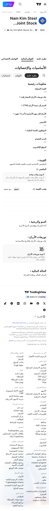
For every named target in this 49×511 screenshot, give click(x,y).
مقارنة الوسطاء (17, 379)
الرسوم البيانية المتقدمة (14, 485)
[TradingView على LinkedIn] (18, 303)
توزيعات (37, 237)
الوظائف (20, 419)
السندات (43, 370)
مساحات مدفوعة (39, 500)
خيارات (43, 428)
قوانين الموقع (41, 465)
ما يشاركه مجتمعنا (39, 457)
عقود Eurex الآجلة (16, 396)
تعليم (44, 480)
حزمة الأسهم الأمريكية (14, 399)
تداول (44, 477)
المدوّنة (20, 413)
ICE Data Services (19, 323)
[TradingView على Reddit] (44, 310)
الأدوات (20, 476)
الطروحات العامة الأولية (36, 414)
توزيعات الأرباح (40, 411)
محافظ (43, 422)
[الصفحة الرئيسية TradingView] (38, 4)
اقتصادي (43, 405)
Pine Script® (40, 434)
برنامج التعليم (18, 505)
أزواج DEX (42, 379)
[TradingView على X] (44, 303)
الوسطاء (20, 376)
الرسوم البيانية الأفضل (37, 356)
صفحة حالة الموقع (16, 468)
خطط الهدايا (18, 365)
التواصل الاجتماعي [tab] (9, 58)
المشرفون (42, 468)
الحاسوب (42, 445)
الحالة (39, 271)
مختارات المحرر (40, 483)
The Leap (19, 382)
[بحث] (20, 4)
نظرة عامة (19, 373)
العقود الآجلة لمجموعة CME (14, 392)
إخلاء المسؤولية (17, 448)
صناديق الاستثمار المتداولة (36, 367)
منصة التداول (18, 488)
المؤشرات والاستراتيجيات (36, 491)
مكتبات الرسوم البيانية (14, 479)
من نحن (20, 407)
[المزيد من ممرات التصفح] (35, 12)
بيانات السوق (18, 362)
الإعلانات (20, 496)
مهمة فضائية (18, 410)
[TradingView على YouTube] (31, 303)
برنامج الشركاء (17, 502)
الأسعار (20, 359)
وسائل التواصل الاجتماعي (36, 454)
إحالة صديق (41, 459)
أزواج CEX (42, 376)
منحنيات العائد (40, 425)
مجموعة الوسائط (16, 422)
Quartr (11, 341)
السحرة (43, 494)
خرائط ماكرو (41, 431)
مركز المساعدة (17, 416)
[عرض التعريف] (37, 169)
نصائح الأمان (18, 459)
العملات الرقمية (40, 373)
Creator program (38, 462)
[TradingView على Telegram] (12, 303)
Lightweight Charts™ (14, 482)
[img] (8, 30)
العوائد (43, 408)
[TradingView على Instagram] (25, 303)
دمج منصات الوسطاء (15, 499)
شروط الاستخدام (16, 445)
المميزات (19, 356)
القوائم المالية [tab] (27, 58)
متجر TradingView (15, 430)
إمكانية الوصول (17, 457)
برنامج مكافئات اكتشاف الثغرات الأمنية (13, 463)
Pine (44, 382)
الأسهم (43, 364)
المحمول (42, 442)
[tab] (32, 75)
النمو (38, 221)
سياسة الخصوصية (16, 451)
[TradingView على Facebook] (38, 303)
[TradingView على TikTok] (5, 303)
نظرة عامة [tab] (41, 58)
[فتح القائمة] (45, 4)
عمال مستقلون (40, 497)
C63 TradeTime (16, 436)
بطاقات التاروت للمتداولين (13, 433)
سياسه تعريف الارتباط (14, 454)
